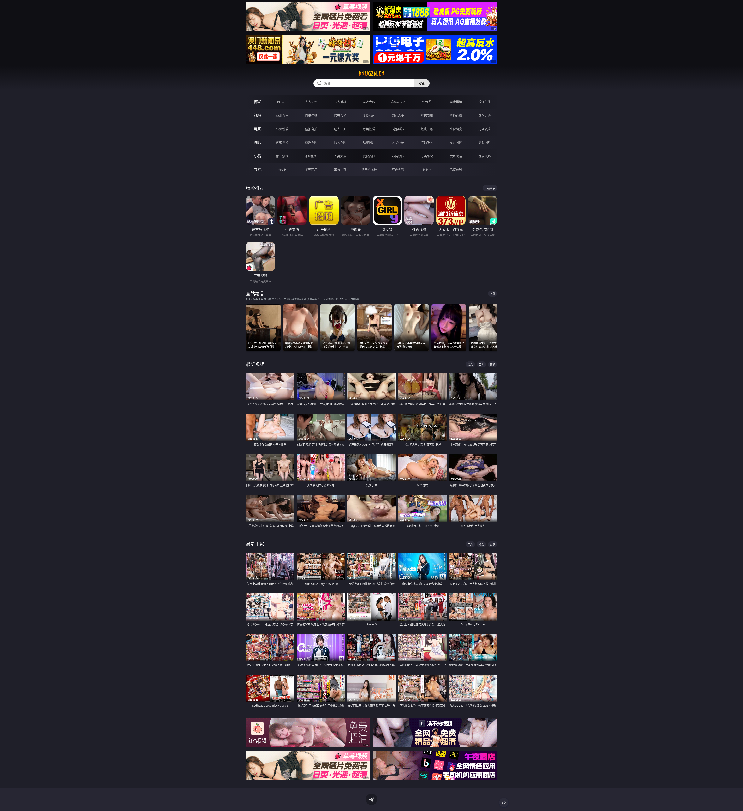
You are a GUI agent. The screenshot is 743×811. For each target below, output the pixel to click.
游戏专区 (369, 102)
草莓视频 (340, 169)
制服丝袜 (398, 129)
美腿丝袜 (398, 142)
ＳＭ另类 (484, 115)
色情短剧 (456, 169)
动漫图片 (369, 142)
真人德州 (311, 102)
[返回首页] (503, 802)
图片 (258, 142)
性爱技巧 (484, 156)
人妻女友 (340, 156)
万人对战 (340, 102)
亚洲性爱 (282, 129)
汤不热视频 (369, 169)
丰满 (470, 544)
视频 (258, 115)
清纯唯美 (427, 142)
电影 (258, 128)
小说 (258, 156)
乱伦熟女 (456, 129)
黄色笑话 (456, 156)
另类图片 (484, 142)
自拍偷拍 (311, 115)
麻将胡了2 (398, 102)
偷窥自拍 (282, 142)
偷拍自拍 (311, 129)
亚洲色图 (311, 142)
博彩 (258, 101)
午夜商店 (311, 169)
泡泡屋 (426, 169)
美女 (470, 364)
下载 (492, 293)
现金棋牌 (456, 102)
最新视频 (255, 364)
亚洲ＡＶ (282, 115)
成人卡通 (340, 129)
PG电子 (282, 102)
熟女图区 (456, 142)
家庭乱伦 (311, 156)
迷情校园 (398, 156)
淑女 (481, 544)
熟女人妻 (398, 115)
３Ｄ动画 (369, 115)
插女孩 (282, 169)
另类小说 (427, 156)
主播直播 (456, 115)
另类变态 (484, 129)
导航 (258, 169)
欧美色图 (340, 142)
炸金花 (426, 102)
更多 (492, 364)
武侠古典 (369, 156)
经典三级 (427, 129)
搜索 (422, 83)
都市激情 (282, 156)
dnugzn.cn (371, 73)
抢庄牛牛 (484, 102)
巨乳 (481, 364)
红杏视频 (398, 169)
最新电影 (255, 544)
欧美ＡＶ (340, 115)
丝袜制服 (427, 115)
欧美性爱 (369, 129)
